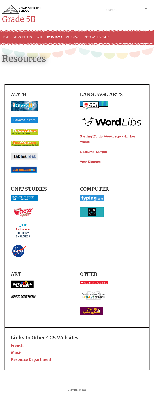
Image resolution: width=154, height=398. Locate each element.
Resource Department (31, 359)
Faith (39, 37)
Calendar (72, 37)
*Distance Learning (96, 37)
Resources (54, 37)
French (17, 345)
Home (5, 37)
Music (16, 352)
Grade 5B (18, 19)
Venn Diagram (90, 162)
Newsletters (22, 37)
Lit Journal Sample (93, 152)
